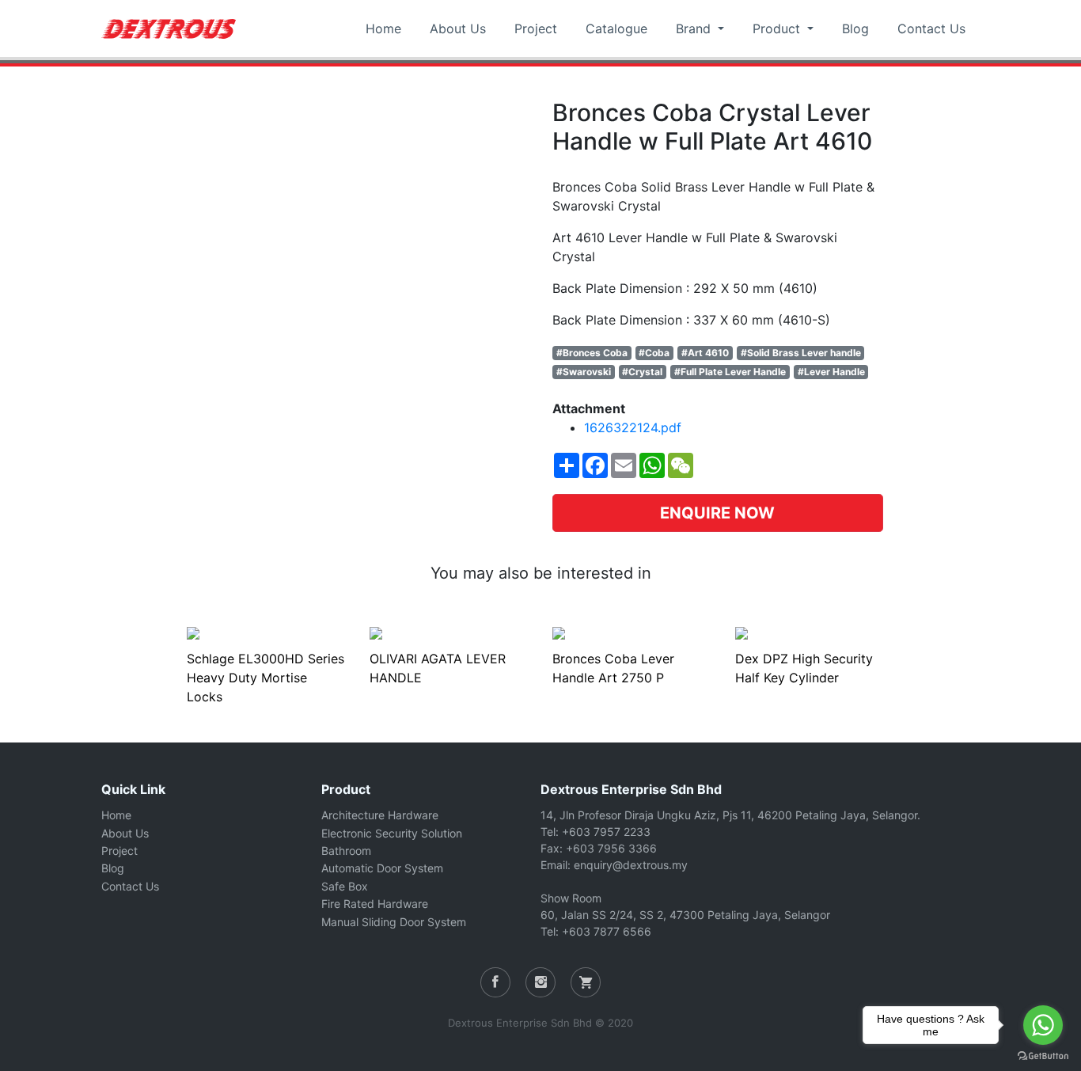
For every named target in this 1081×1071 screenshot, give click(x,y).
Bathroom (346, 850)
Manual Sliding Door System (393, 922)
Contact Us (931, 28)
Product (778, 28)
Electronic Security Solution (391, 833)
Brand (695, 28)
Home (383, 28)
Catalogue (616, 28)
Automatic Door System (382, 868)
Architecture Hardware (379, 815)
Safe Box (344, 886)
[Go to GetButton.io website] (1043, 1055)
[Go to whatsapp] (1043, 1025)
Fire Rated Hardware (374, 903)
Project (535, 28)
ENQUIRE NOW (717, 512)
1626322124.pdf (632, 427)
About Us (458, 28)
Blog (855, 28)
